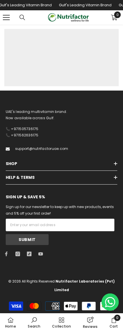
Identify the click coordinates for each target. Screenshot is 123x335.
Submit (27, 239)
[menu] (6, 17)
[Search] (22, 17)
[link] (34, 322)
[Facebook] (6, 254)
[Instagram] (17, 254)
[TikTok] (29, 254)
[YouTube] (40, 254)
